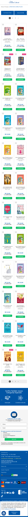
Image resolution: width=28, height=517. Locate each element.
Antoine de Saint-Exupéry (7, 279)
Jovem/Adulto (6, 434)
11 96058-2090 (17, 458)
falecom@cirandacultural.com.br (12, 456)
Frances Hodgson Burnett (20, 160)
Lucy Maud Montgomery (7, 42)
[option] (7, 399)
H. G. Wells (20, 337)
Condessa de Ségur (20, 219)
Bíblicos (5, 437)
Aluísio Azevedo (7, 70)
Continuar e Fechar (14, 512)
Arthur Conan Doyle (20, 41)
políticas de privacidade (7, 444)
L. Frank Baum (8, 100)
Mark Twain (7, 189)
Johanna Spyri (7, 219)
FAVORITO (3, 24)
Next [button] (26, 400)
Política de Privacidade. (10, 509)
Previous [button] (2, 400)
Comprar (7, 50)
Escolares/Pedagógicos (9, 435)
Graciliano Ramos (7, 337)
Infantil (5, 432)
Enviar (14, 439)
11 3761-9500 (12, 454)
